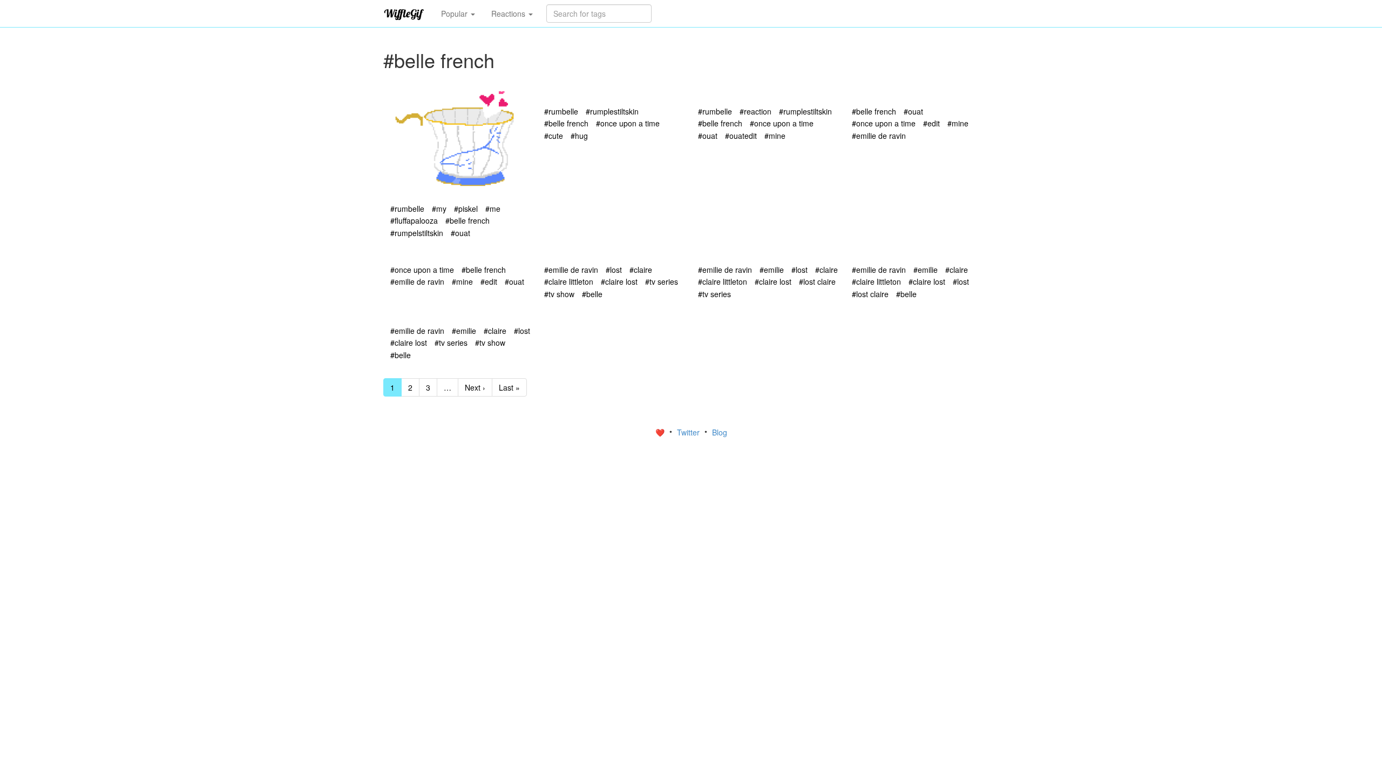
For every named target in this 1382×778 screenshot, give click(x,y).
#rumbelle (407, 208)
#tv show (559, 294)
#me (492, 208)
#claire (640, 269)
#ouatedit (741, 135)
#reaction (755, 111)
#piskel (466, 208)
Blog (719, 432)
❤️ (661, 432)
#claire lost (619, 281)
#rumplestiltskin (612, 111)
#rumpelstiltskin (416, 232)
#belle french (467, 220)
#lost (614, 269)
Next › (475, 387)
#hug (579, 135)
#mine (774, 135)
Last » (509, 387)
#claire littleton (568, 281)
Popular (455, 13)
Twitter (689, 432)
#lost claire (817, 281)
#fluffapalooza (414, 220)
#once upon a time (628, 123)
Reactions (509, 13)
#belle (592, 294)
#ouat (460, 232)
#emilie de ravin (879, 135)
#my (439, 208)
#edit (931, 123)
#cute (553, 135)
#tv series (661, 281)
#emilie (772, 269)
